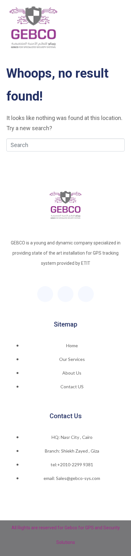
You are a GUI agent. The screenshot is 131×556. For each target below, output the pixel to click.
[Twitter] (65, 294)
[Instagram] (86, 294)
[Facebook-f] (45, 294)
